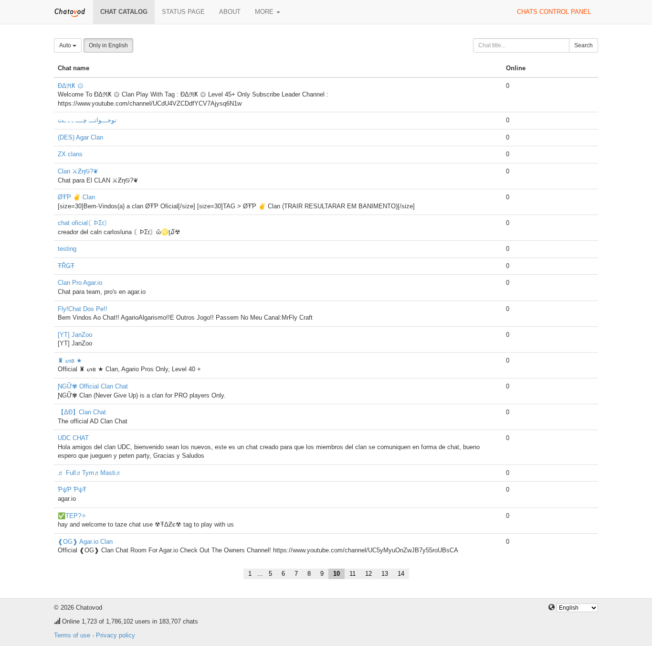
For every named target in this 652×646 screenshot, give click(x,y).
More (265, 11)
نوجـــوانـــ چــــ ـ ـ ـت (87, 120)
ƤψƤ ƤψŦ (72, 489)
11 (352, 573)
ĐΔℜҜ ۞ (71, 85)
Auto (66, 45)
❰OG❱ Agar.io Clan (85, 541)
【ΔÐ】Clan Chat (82, 412)
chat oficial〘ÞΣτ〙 (84, 222)
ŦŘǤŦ (66, 265)
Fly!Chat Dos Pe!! (82, 308)
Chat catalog (123, 11)
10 (336, 573)
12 (368, 573)
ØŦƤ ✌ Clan (76, 197)
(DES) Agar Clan (80, 137)
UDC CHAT (73, 437)
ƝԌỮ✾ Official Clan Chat (93, 386)
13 (384, 573)
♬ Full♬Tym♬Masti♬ (90, 472)
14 (401, 573)
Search (583, 45)
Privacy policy (115, 635)
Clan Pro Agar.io (80, 282)
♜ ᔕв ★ (70, 360)
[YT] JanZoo (75, 334)
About (230, 11)
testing (67, 248)
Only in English (108, 45)
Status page (183, 11)
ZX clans (70, 154)
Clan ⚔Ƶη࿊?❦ (78, 171)
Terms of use (72, 635)
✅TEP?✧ (72, 515)
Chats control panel (554, 11)
